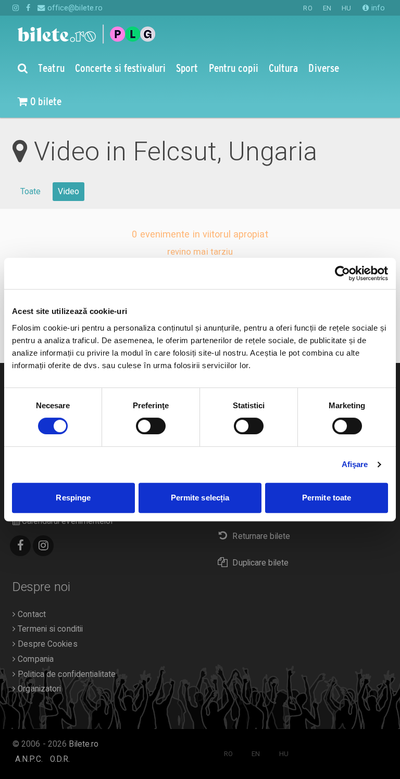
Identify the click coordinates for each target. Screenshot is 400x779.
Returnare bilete (261, 536)
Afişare (355, 464)
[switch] (151, 426)
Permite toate (326, 497)
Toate (30, 191)
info (377, 8)
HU (346, 8)
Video (69, 191)
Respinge (73, 497)
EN (327, 8)
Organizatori (38, 689)
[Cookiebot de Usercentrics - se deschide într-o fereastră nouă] (342, 273)
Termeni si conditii (49, 629)
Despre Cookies (47, 644)
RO (307, 8)
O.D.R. (60, 759)
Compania (35, 659)
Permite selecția (200, 497)
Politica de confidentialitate (66, 674)
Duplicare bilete (260, 563)
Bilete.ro (83, 744)
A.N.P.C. (29, 759)
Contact (31, 614)
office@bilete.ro (74, 8)
